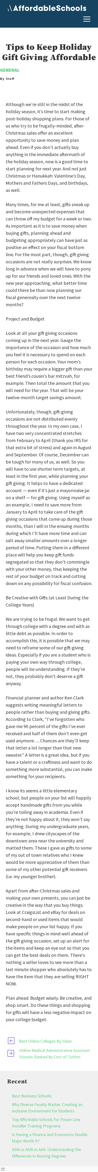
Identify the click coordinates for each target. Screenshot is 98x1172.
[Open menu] (3, 1169)
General (10, 70)
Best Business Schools (32, 1096)
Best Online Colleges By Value (45, 1041)
